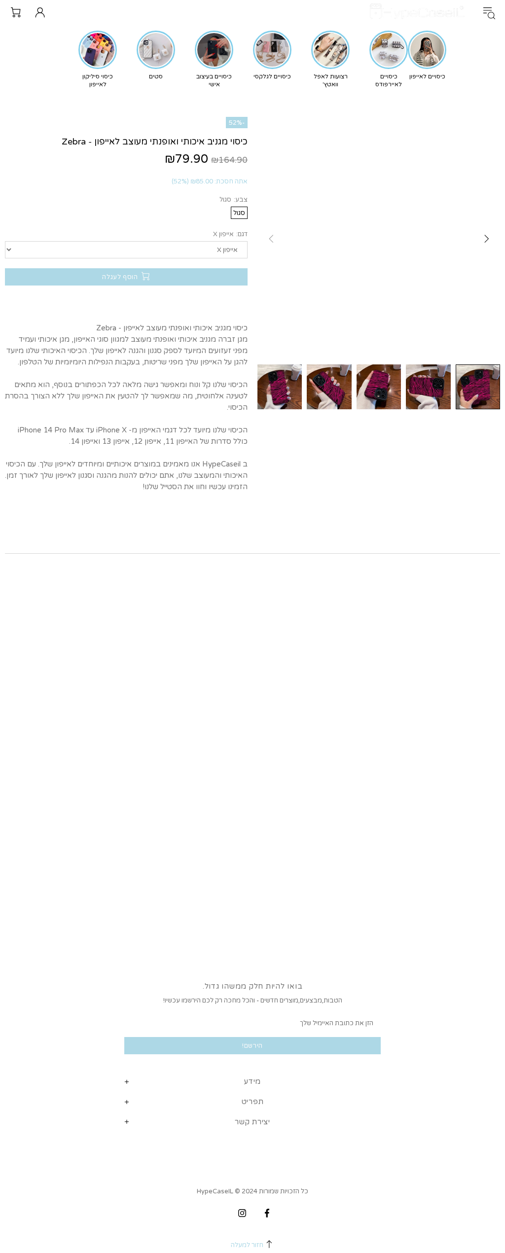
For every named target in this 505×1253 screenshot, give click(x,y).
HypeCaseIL (419, 12)
